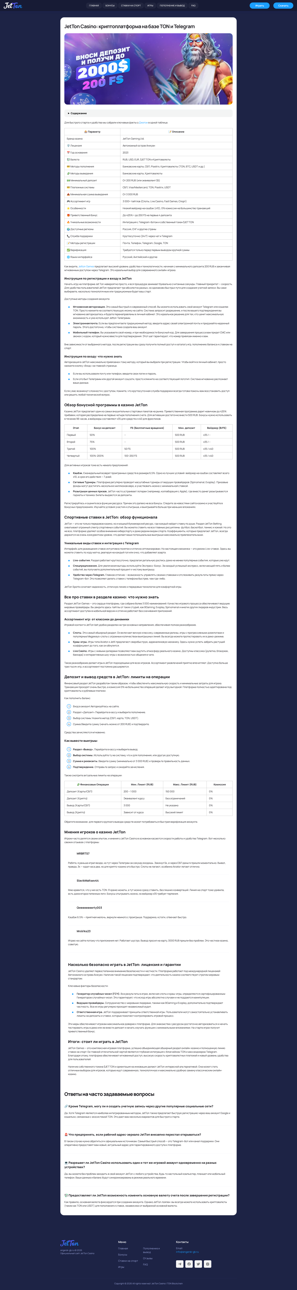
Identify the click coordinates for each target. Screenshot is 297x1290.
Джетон (143, 122)
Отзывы (148, 1258)
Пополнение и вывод (172, 5)
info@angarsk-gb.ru (187, 1251)
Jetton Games (86, 266)
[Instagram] (207, 1264)
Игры (150, 5)
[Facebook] (189, 1264)
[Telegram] (179, 1264)
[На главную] (13, 5)
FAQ (193, 5)
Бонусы (109, 5)
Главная (94, 5)
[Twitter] (198, 1264)
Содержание (79, 113)
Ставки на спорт (131, 5)
